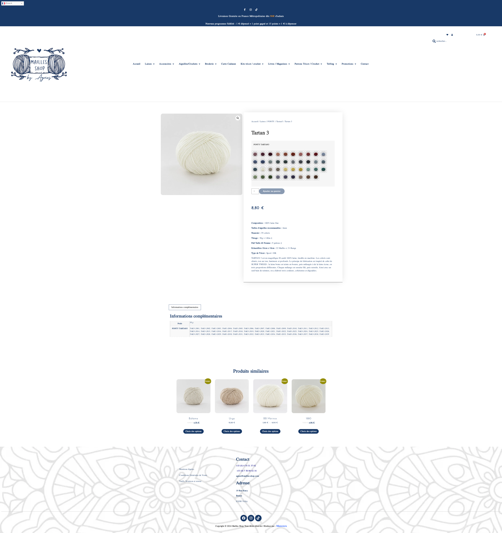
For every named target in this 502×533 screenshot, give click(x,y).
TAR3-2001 (194, 328)
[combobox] (462, 41)
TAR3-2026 (324, 331)
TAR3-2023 (291, 331)
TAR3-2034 (270, 334)
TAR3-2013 (324, 328)
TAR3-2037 (302, 334)
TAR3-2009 (281, 328)
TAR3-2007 (259, 328)
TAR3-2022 (281, 331)
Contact (365, 63)
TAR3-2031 (237, 334)
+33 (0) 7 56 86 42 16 (246, 471)
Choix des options (193, 431)
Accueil (136, 63)
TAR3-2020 (259, 331)
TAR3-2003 (216, 328)
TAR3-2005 (237, 328)
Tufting (330, 63)
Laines (148, 63)
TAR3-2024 (302, 331)
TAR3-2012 (313, 328)
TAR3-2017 (227, 331)
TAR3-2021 (270, 331)
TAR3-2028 (205, 334)
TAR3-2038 (313, 334)
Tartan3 (279, 121)
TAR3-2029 (216, 334)
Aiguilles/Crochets (188, 63)
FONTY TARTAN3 (261, 145)
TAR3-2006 (248, 328)
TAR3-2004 (227, 328)
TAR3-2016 (216, 331)
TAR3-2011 (302, 328)
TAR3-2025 (313, 331)
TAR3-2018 (237, 331)
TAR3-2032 (248, 334)
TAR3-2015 (205, 331)
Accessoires (165, 63)
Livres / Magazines (277, 63)
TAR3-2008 (270, 328)
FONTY (271, 121)
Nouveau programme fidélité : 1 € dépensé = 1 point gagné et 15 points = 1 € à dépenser (251, 23)
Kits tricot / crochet (251, 63)
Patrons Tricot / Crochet (307, 63)
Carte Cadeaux (228, 63)
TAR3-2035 (281, 334)
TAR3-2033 (259, 334)
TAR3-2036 (291, 334)
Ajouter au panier (272, 191)
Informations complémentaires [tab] (184, 307)
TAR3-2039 (324, 334)
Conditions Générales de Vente (193, 475)
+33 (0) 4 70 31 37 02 (246, 465)
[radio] (255, 154)
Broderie (209, 63)
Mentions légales (186, 469)
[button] (237, 118)
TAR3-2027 (194, 334)
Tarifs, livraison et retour (190, 481)
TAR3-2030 (227, 334)
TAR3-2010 (291, 328)
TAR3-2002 (205, 328)
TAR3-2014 (194, 331)
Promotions (347, 63)
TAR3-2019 (248, 331)
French (8, 3)
